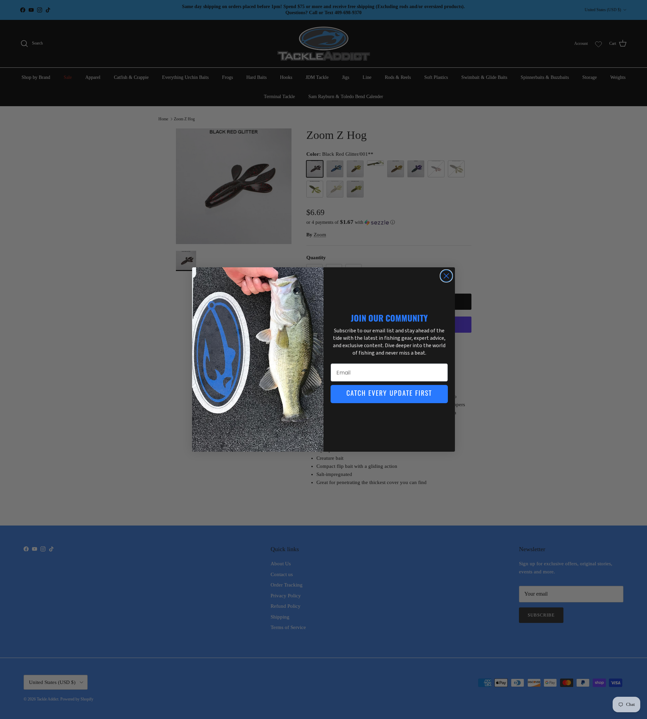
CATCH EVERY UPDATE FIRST (389, 394)
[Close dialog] (446, 276)
